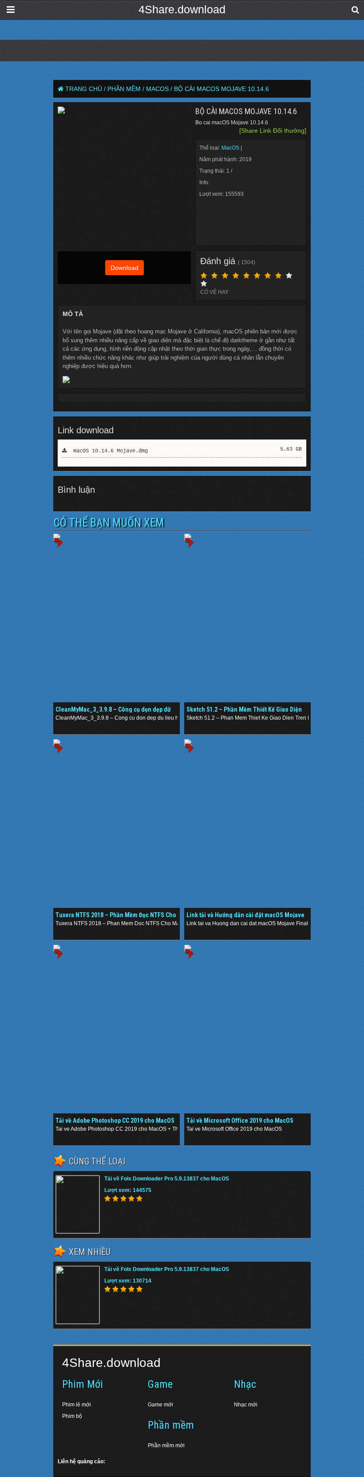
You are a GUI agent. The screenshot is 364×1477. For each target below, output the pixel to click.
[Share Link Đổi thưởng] (272, 130)
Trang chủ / (85, 88)
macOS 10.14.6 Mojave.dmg (107, 451)
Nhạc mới (245, 1405)
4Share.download (182, 9)
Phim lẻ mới (76, 1405)
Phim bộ (72, 1416)
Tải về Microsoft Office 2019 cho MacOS (239, 1120)
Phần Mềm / (125, 88)
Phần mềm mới (166, 1445)
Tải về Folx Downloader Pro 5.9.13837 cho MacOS (166, 1179)
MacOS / (159, 88)
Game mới (160, 1405)
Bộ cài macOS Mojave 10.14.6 (221, 88)
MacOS (231, 148)
